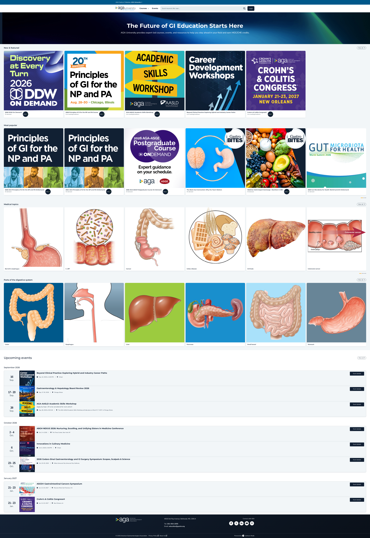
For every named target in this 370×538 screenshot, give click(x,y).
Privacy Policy (153, 536)
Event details (357, 374)
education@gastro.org (177, 526)
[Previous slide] (2, 80)
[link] (33, 80)
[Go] (244, 8)
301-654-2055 (172, 524)
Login (251, 8)
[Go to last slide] (2, 158)
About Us (163, 536)
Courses (143, 8)
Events (155, 8)
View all (361, 48)
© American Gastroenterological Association (131, 536)
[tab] (360, 273)
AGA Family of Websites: (128, 2)
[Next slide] (368, 80)
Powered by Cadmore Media (244, 536)
